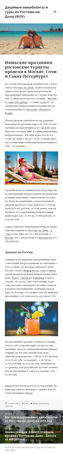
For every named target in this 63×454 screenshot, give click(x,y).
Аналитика (43, 403)
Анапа (52, 270)
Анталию (31, 109)
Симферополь (30, 270)
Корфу (9, 113)
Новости (9, 406)
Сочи (43, 102)
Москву (9, 237)
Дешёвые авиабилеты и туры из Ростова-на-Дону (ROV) (26, 12)
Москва (52, 98)
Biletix (29, 392)
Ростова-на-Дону (23, 87)
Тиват (15, 277)
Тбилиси (43, 109)
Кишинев (38, 277)
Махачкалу (45, 237)
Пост (26, 403)
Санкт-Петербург (17, 102)
